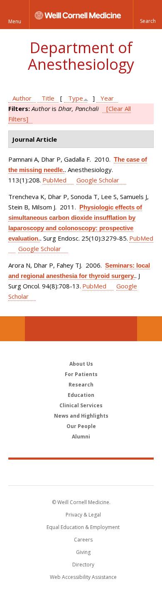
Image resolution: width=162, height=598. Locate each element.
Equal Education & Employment (83, 527)
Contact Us (149, 328)
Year (107, 98)
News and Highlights (81, 415)
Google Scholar (97, 180)
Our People (81, 426)
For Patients (81, 374)
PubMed (54, 180)
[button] (147, 14)
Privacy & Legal (83, 514)
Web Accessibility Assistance (83, 577)
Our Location (12, 328)
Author (22, 98)
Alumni (81, 436)
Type (75, 98)
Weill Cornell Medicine (81, 472)
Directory (83, 564)
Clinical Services (81, 405)
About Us (81, 363)
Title (48, 98)
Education (81, 395)
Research (81, 384)
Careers (83, 539)
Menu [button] (14, 21)
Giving (83, 552)
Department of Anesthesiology (81, 55)
